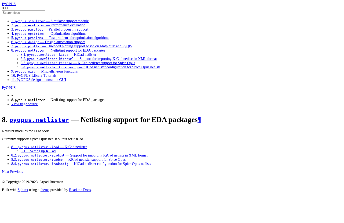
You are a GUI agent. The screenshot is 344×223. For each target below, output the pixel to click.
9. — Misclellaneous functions (44, 71)
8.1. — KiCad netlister (58, 54)
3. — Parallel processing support (49, 29)
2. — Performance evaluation (48, 25)
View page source (24, 104)
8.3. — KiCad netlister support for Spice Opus (78, 63)
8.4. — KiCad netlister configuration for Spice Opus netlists (90, 67)
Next (6, 172)
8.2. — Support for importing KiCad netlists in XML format (89, 59)
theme (44, 190)
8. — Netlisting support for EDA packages (58, 50)
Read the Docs (80, 190)
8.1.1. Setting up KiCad (38, 151)
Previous (16, 172)
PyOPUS (9, 4)
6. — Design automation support (48, 42)
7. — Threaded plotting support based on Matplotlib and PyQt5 (71, 46)
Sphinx (23, 190)
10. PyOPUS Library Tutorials (33, 75)
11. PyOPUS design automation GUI (38, 80)
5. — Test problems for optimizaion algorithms (60, 38)
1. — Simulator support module (50, 21)
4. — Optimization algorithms (48, 33)
